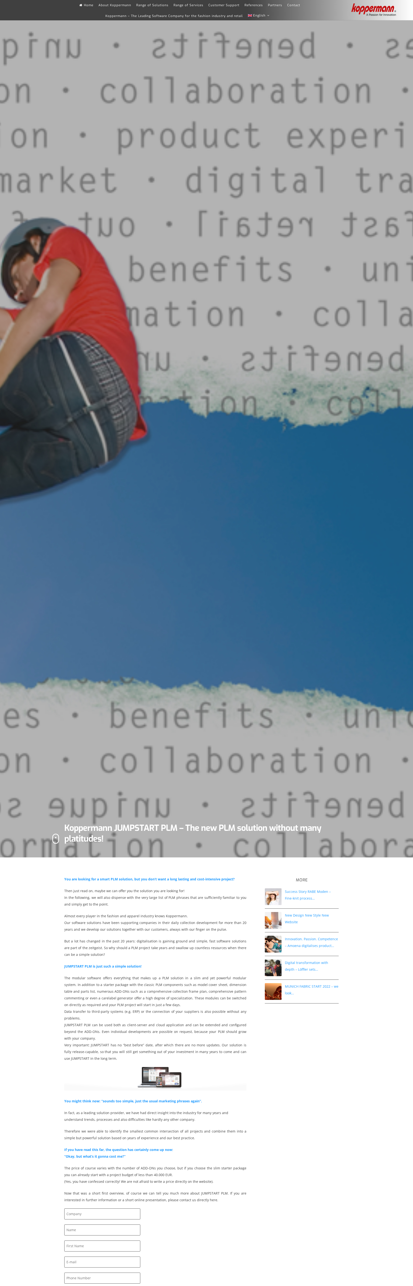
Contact (293, 5)
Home (88, 5)
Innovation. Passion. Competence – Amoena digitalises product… (311, 942)
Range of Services (188, 5)
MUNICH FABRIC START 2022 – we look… (311, 989)
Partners (275, 5)
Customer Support (223, 5)
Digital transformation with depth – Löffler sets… (306, 966)
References (254, 5)
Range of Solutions (152, 5)
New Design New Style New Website (307, 918)
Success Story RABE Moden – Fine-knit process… (308, 895)
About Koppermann (114, 5)
